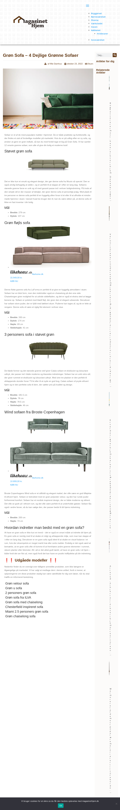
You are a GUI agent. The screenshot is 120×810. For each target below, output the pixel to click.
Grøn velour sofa (17, 583)
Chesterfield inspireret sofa (24, 607)
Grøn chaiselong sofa (20, 616)
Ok (60, 805)
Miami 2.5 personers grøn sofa (26, 611)
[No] (116, 803)
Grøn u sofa (13, 588)
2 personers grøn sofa (20, 593)
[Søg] (115, 55)
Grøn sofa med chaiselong (23, 602)
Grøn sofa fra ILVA (18, 597)
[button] (48, 584)
